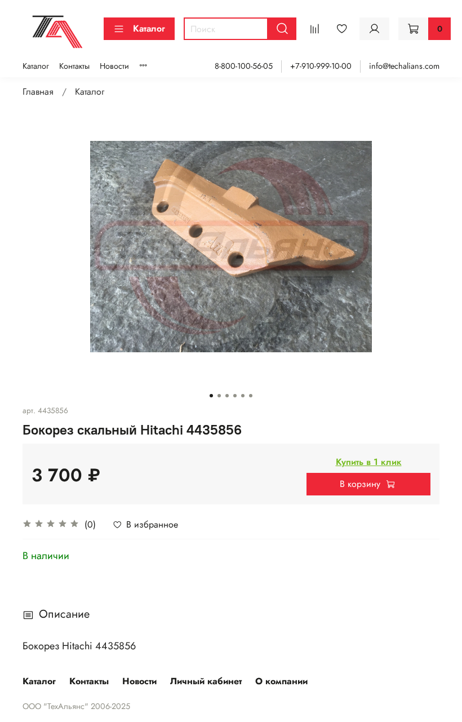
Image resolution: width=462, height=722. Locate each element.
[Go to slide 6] (250, 395)
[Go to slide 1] (211, 395)
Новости (114, 66)
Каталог (149, 28)
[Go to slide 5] (243, 395)
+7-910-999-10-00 (321, 66)
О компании (281, 681)
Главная (38, 91)
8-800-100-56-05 (244, 66)
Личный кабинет (206, 681)
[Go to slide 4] (235, 395)
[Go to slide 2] (219, 395)
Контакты (74, 66)
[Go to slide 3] (227, 395)
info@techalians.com (404, 66)
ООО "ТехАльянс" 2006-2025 (76, 706)
